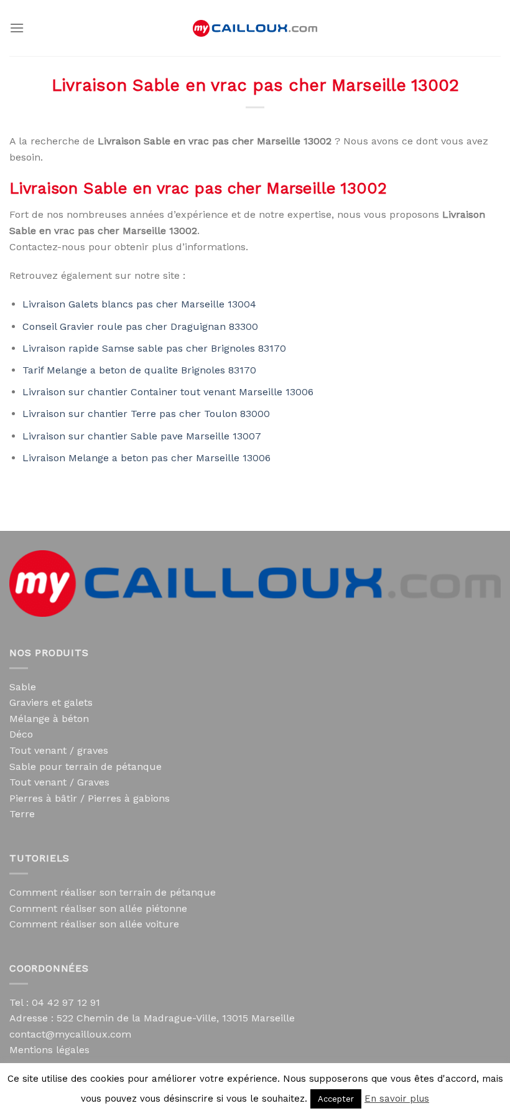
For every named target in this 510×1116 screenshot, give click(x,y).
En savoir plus (396, 1098)
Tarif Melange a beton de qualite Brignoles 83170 (139, 370)
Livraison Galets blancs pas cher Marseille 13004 (139, 304)
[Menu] (16, 27)
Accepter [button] (336, 1099)
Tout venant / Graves (59, 782)
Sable (22, 687)
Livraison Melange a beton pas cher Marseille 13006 (146, 458)
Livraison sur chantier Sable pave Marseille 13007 (141, 436)
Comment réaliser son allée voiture (94, 924)
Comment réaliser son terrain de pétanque (112, 892)
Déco (21, 734)
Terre (22, 814)
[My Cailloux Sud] (255, 28)
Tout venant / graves (58, 750)
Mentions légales (49, 1050)
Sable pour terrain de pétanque (85, 766)
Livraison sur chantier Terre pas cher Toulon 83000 (146, 414)
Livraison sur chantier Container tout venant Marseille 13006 (167, 392)
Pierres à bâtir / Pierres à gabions (89, 798)
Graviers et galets (51, 702)
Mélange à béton (49, 718)
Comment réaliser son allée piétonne (98, 908)
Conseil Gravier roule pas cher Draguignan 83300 (140, 326)
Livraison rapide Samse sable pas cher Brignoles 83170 (154, 348)
